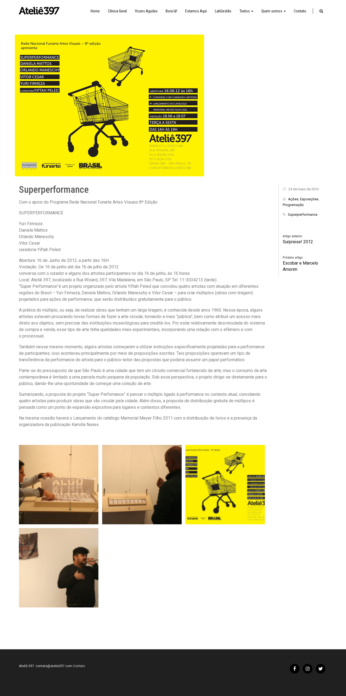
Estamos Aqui (196, 11)
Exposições (309, 199)
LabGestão (223, 11)
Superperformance (302, 214)
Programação (293, 205)
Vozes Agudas (146, 11)
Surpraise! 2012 (298, 241)
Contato (300, 11)
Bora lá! (171, 11)
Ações (293, 199)
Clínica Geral (117, 11)
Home (95, 11)
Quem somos (272, 11)
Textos (245, 11)
